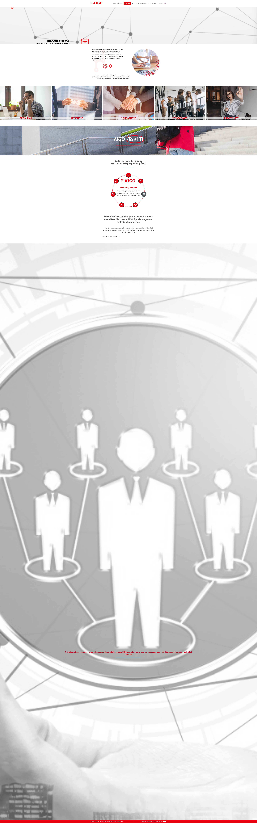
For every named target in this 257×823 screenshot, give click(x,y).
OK (164, 821)
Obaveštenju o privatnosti (129, 821)
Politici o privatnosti (137, 821)
